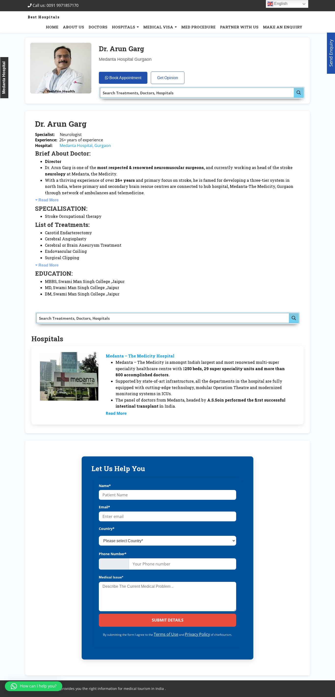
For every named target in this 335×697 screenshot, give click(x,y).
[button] (33, 686)
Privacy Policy (197, 634)
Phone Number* (113, 553)
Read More (49, 200)
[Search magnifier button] (299, 93)
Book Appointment (124, 78)
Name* (105, 485)
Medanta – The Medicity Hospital (140, 355)
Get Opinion (167, 78)
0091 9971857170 (64, 5)
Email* (104, 507)
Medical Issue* (111, 577)
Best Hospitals (44, 17)
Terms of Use (166, 634)
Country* (107, 528)
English (280, 3)
